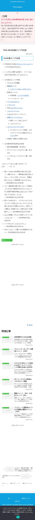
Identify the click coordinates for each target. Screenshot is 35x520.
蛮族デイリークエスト (15, 117)
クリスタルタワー (13, 102)
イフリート (14, 89)
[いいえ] (33, 513)
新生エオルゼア (8, 240)
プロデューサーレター (23, 64)
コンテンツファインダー (15, 127)
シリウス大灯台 (23, 95)
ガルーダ (21, 89)
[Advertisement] (17, 263)
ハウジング (11, 105)
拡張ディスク (26, 498)
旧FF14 (17, 501)
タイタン (28, 89)
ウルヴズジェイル (16, 108)
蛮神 (10, 86)
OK (18, 517)
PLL (9, 498)
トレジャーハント (13, 111)
